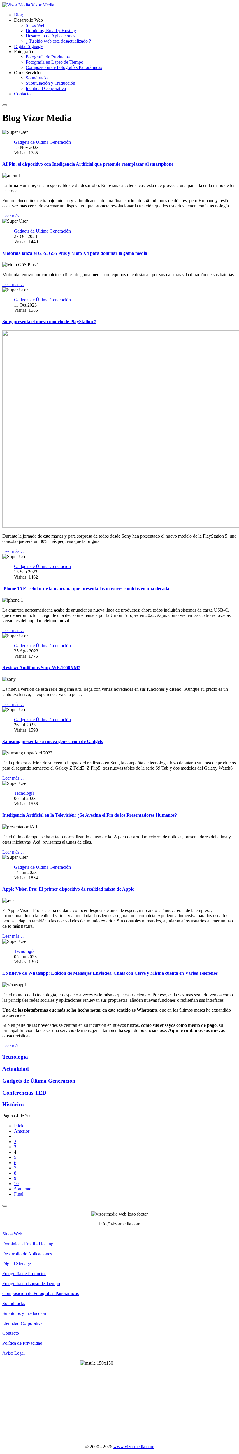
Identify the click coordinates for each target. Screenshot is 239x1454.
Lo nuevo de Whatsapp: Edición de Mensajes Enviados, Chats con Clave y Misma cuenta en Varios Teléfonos (110, 973)
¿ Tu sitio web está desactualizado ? (58, 41)
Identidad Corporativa (46, 88)
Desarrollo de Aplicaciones (50, 35)
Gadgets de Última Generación (38, 1081)
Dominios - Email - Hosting (27, 1243)
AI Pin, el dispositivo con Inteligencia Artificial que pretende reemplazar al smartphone (87, 164)
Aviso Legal (13, 1353)
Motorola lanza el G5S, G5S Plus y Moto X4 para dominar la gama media (74, 253)
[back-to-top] (4, 1206)
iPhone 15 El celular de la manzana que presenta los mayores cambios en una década (85, 588)
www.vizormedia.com (133, 1446)
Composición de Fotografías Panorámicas (64, 67)
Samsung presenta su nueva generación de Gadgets (52, 741)
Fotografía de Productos (48, 56)
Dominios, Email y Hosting (51, 30)
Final (18, 1194)
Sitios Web (35, 25)
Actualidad (15, 1069)
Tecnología (15, 1057)
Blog (18, 14)
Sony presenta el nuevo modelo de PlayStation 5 (49, 321)
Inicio (19, 1125)
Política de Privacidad (22, 1343)
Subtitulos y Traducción (24, 1313)
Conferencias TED (24, 1093)
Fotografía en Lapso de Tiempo (54, 62)
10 (16, 1183)
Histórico (13, 1104)
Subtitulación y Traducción (50, 83)
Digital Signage (28, 46)
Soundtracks (37, 77)
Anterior (21, 1130)
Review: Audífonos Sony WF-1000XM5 (41, 667)
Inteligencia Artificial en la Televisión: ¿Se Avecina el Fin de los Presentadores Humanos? (89, 815)
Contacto (22, 93)
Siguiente (22, 1188)
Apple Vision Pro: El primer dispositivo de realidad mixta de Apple (68, 889)
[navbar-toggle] (4, 105)
